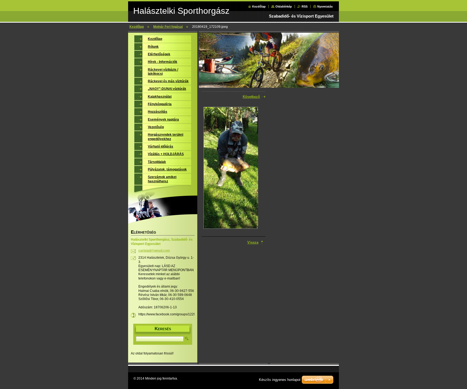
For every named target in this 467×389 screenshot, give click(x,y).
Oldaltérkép (283, 6)
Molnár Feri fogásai (168, 26)
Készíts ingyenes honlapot (280, 380)
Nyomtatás (325, 6)
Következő (251, 97)
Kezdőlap (259, 6)
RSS (305, 6)
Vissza (252, 242)
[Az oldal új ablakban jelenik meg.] (231, 168)
